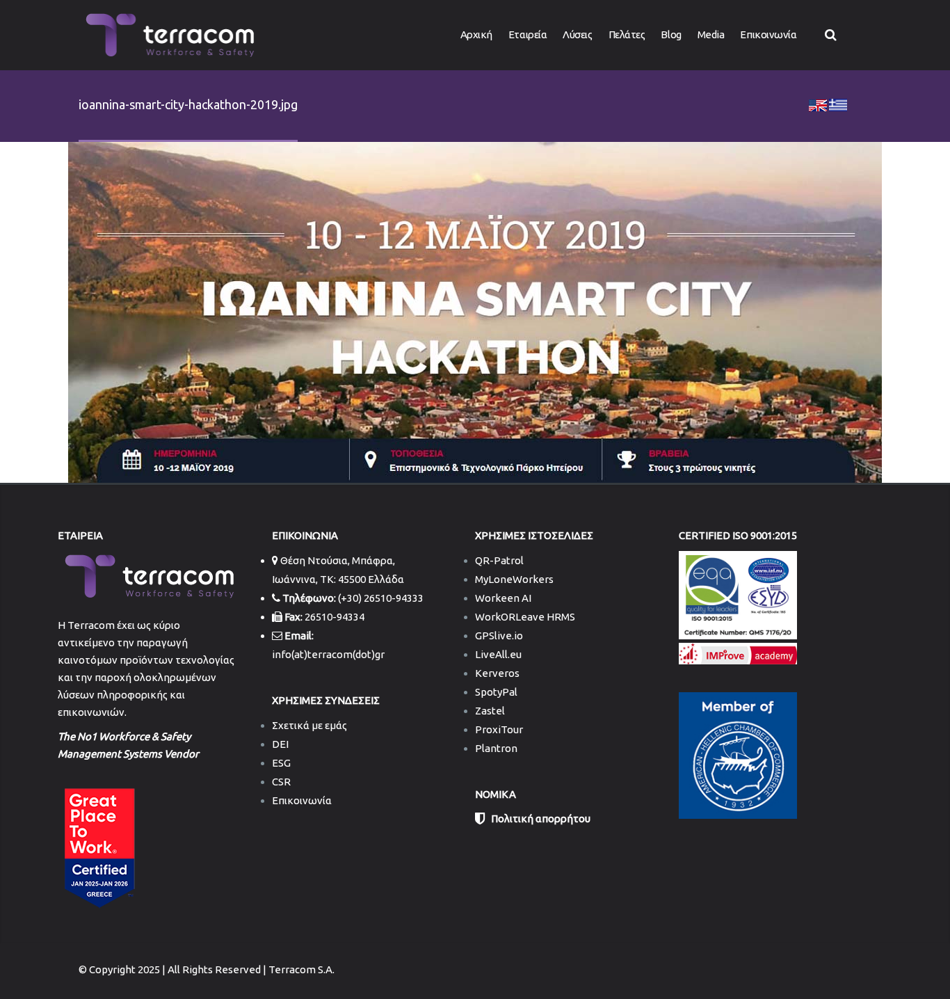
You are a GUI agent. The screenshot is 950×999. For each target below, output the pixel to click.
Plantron (496, 748)
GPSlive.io (499, 635)
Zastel (490, 711)
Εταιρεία (527, 34)
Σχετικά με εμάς (309, 725)
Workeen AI (503, 598)
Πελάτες (627, 34)
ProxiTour (499, 729)
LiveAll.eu (498, 654)
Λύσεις (577, 34)
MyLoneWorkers (514, 579)
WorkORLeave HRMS (525, 617)
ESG (281, 763)
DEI (280, 744)
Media (711, 34)
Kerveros (497, 673)
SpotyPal (496, 692)
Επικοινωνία (768, 34)
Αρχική (476, 34)
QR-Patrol (499, 560)
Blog (671, 34)
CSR (281, 782)
